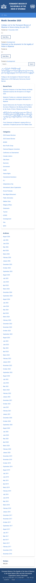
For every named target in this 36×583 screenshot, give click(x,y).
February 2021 (7, 411)
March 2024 (6, 317)
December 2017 (7, 515)
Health (5, 170)
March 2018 (6, 505)
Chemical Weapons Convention (11, 149)
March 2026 (6, 254)
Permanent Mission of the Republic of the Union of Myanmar (18, 6)
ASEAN (5, 142)
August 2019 (6, 470)
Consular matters (7, 156)
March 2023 (6, 355)
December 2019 (7, 456)
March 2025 (6, 289)
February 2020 (7, 449)
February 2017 (7, 546)
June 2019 (6, 477)
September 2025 (7, 271)
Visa (4, 222)
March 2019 (6, 487)
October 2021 (7, 404)
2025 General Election (9, 139)
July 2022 (5, 379)
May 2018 (5, 501)
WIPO (4, 226)
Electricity (6, 163)
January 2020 (6, 452)
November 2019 (7, 459)
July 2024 (5, 303)
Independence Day (8, 184)
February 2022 (7, 393)
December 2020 (7, 418)
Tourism (5, 212)
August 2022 (6, 376)
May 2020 (5, 438)
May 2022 (5, 386)
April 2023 (6, 351)
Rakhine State (7, 201)
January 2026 (6, 261)
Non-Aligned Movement (9, 194)
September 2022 (7, 372)
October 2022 (7, 369)
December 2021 (7, 400)
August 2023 (6, 337)
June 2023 (6, 344)
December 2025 (7, 264)
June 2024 (6, 306)
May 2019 (5, 480)
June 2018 (6, 498)
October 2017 (7, 522)
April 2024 (6, 313)
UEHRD (5, 215)
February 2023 (7, 358)
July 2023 (5, 341)
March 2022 (6, 390)
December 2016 (7, 550)
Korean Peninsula (7, 191)
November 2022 (7, 365)
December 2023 (7, 324)
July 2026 (5, 240)
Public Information (8, 198)
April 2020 (6, 442)
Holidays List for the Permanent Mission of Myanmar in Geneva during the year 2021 (16, 26)
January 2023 (6, 362)
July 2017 (5, 533)
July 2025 (5, 278)
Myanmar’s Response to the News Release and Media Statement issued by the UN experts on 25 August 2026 (17, 92)
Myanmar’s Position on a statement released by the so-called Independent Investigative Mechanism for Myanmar (17, 99)
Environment (6, 166)
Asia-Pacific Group (8, 145)
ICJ (4, 180)
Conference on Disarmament (11, 152)
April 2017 (6, 539)
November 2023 (7, 327)
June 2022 (6, 383)
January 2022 (6, 397)
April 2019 (6, 484)
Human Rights (7, 173)
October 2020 (7, 421)
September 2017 (7, 526)
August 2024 (6, 299)
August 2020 (6, 428)
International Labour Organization (12, 187)
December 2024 (7, 292)
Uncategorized (11, 42)
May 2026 (5, 247)
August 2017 (6, 529)
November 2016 (7, 554)
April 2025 (6, 285)
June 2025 (6, 282)
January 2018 (6, 512)
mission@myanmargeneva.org (23, 580)
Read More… (6, 37)
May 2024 (5, 310)
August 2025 (6, 275)
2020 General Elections (9, 135)
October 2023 (7, 330)
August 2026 (6, 236)
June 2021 (6, 407)
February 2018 (7, 508)
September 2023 (7, 334)
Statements (6, 208)
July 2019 (5, 473)
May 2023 (5, 348)
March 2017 (6, 543)
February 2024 (7, 320)
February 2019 (7, 491)
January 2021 (6, 414)
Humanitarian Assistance (9, 177)
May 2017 (5, 536)
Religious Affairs (7, 205)
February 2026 (7, 257)
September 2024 (7, 296)
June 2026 (6, 243)
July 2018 (5, 494)
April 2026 (6, 250)
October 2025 (7, 268)
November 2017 (7, 519)
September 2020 (7, 425)
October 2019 (7, 463)
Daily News (6, 159)
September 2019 (7, 466)
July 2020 (5, 432)
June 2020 (6, 435)
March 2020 (6, 445)
